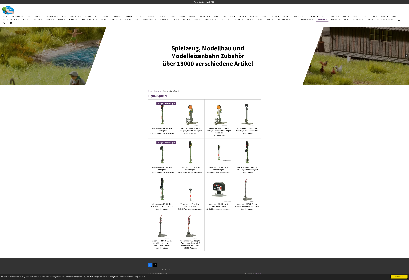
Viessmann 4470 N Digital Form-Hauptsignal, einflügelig (247, 205)
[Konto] (399, 20)
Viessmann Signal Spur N (171, 91)
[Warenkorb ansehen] (11, 23)
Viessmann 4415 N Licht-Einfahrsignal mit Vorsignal (247, 168)
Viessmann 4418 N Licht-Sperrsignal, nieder (218, 205)
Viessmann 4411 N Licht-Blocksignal (162, 129)
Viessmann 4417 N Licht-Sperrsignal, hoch (190, 205)
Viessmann (157, 91)
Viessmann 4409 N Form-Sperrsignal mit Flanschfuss (247, 129)
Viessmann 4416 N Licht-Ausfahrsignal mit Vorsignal (162, 205)
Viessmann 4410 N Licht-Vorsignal (162, 168)
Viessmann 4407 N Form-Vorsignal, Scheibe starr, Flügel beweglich (219, 130)
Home (150, 91)
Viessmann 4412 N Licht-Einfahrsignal (190, 168)
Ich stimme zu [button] (399, 277)
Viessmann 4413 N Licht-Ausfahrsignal (218, 168)
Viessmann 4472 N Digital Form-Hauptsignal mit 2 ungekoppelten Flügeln (190, 243)
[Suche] (4, 23)
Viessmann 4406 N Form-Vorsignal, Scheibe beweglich (190, 129)
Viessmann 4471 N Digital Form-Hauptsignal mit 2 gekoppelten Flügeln (162, 243)
